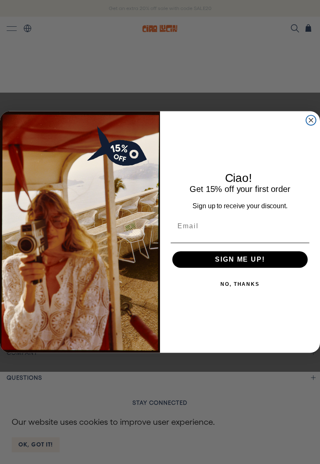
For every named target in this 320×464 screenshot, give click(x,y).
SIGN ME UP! (240, 259)
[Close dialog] (311, 120)
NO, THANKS (240, 284)
